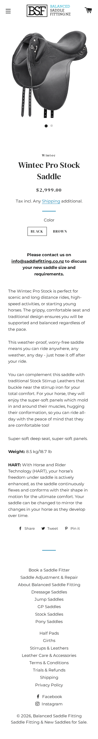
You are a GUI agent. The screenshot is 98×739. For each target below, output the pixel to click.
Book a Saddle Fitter (49, 570)
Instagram (52, 703)
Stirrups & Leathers (49, 648)
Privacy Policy (49, 684)
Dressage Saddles (49, 592)
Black (37, 231)
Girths (49, 640)
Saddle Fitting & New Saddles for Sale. (49, 722)
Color (49, 220)
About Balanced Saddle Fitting (49, 584)
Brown (60, 231)
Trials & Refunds (49, 670)
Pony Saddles (49, 621)
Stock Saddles (49, 614)
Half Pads (49, 633)
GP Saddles (49, 606)
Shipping (51, 201)
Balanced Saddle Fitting (57, 715)
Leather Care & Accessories (49, 655)
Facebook (51, 696)
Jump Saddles (49, 599)
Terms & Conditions (49, 662)
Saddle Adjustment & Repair (49, 577)
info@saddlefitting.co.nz (37, 261)
